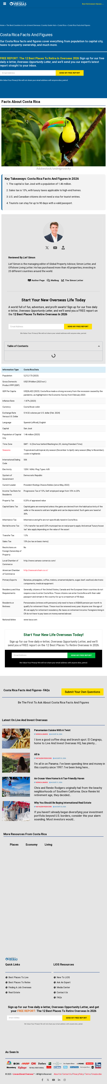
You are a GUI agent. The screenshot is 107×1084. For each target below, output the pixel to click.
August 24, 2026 (56, 734)
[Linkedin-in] (59, 1080)
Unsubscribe (97, 1074)
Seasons (6, 450)
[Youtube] (53, 1080)
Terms (87, 1074)
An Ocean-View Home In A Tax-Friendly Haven (59, 778)
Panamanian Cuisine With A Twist (52, 730)
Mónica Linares (42, 734)
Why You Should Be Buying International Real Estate (63, 802)
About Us (57, 1074)
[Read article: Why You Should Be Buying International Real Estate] (16, 811)
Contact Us (66, 1074)
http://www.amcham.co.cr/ (36, 570)
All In (37, 754)
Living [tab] (48, 844)
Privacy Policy (78, 1074)
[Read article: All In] (16, 763)
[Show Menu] (4, 4)
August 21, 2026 (56, 782)
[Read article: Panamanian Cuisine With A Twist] (16, 739)
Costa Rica (62, 25)
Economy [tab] (31, 844)
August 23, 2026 (60, 758)
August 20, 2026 (60, 806)
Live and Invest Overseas (23, 1074)
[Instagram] (64, 1080)
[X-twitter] (48, 1080)
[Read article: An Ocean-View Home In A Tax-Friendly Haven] (16, 787)
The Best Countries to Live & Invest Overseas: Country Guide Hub (31, 25)
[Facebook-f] (42, 1080)
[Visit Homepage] (18, 4)
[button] (99, 346)
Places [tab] (14, 844)
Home (2, 25)
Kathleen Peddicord (44, 758)
